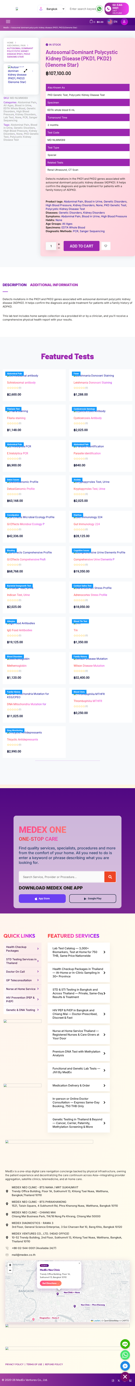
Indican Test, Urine (18, 595)
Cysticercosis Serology (84, 409)
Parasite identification (87, 453)
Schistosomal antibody (21, 382)
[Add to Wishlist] (106, 246)
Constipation (13, 515)
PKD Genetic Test (115, 205)
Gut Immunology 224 (87, 524)
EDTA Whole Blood (14, 108)
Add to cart (81, 245)
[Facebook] (113, 1379)
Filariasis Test (13, 409)
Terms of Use (34, 1364)
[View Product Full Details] (94, 375)
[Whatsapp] (125, 1355)
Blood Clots (79, 692)
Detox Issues (13, 480)
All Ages (9, 105)
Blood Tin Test (80, 621)
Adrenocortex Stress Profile (90, 595)
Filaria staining (16, 418)
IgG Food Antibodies (19, 630)
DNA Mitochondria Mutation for (26, 704)
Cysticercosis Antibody (88, 418)
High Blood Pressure (15, 130)
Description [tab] (15, 285)
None (18, 117)
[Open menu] (8, 21)
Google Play (94, 898)
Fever (76, 373)
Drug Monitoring (15, 730)
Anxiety (77, 480)
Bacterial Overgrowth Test (19, 586)
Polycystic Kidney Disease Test (17, 138)
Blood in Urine (23, 105)
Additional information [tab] (54, 285)
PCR (25, 117)
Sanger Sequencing (92, 231)
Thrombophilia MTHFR (88, 701)
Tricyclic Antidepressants (22, 739)
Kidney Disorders (25, 114)
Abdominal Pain (16, 45)
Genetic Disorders (24, 127)
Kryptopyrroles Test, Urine (89, 489)
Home (10, 42)
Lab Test (9, 117)
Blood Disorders (14, 656)
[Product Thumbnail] (25, 70)
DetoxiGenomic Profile (21, 489)
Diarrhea (77, 515)
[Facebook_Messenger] (125, 1366)
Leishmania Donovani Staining (93, 382)
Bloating (11, 550)
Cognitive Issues (81, 550)
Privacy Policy (14, 1364)
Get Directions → (50, 1283)
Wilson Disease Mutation (89, 665)
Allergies (11, 621)
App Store (44, 898)
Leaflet (96, 1320)
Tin (76, 630)
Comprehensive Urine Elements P (94, 559)
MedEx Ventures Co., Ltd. (32, 1380)
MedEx (6, 27)
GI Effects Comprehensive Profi (26, 559)
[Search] (110, 876)
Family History (80, 656)
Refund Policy (54, 1364)
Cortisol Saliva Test (82, 586)
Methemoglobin (17, 665)
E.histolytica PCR (17, 453)
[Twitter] (119, 1379)
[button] (59, 1294)
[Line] (125, 1344)
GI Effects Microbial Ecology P (25, 524)
